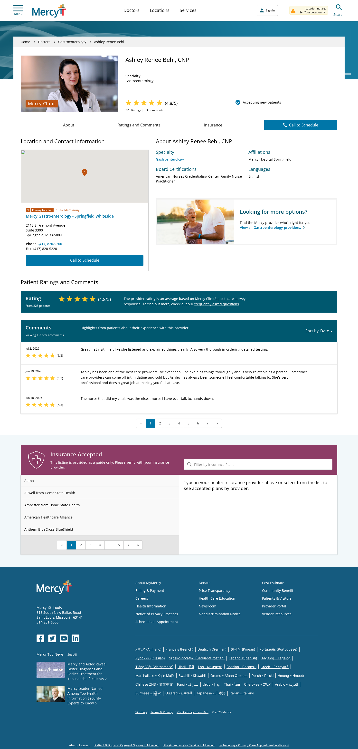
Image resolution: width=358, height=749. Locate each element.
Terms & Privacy (162, 712)
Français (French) (179, 649)
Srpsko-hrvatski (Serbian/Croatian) (197, 658)
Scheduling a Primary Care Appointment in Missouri (254, 745)
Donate (204, 582)
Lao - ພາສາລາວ (210, 667)
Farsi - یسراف (187, 684)
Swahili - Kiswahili (192, 675)
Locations (160, 10)
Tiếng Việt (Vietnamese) (154, 667)
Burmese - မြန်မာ (148, 693)
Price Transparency (214, 590)
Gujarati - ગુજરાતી (178, 693)
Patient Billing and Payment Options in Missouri (126, 745)
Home (25, 41)
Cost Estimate (273, 582)
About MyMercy (148, 582)
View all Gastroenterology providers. (271, 227)
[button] (84, 172)
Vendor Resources (277, 614)
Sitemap (141, 712)
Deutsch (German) (212, 649)
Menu (18, 13)
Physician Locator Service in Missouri (189, 745)
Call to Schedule (303, 125)
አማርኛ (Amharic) (148, 649)
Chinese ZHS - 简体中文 (154, 684)
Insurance (213, 125)
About (68, 125)
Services (188, 10)
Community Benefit (277, 590)
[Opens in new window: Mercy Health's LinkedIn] (75, 638)
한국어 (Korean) (243, 649)
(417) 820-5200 (50, 243)
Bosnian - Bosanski (241, 667)
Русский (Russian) (150, 658)
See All (72, 655)
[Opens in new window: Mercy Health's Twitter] (52, 638)
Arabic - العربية (286, 684)
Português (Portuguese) (278, 649)
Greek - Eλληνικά (275, 667)
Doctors (131, 10)
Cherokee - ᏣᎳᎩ (257, 684)
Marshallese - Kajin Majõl (154, 675)
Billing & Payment (149, 590)
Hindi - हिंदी (186, 667)
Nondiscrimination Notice (220, 614)
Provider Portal (274, 606)
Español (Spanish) (243, 658)
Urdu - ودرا (211, 684)
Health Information (150, 606)
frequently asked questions (216, 304)
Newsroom (207, 606)
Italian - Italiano (242, 693)
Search (339, 14)
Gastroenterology (72, 41)
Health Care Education (217, 598)
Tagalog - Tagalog (276, 658)
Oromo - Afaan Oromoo (228, 675)
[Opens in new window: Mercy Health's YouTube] (64, 638)
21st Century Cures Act (192, 712)
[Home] (49, 11)
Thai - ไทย (232, 684)
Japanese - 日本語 (211, 693)
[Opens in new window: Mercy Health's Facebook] (40, 638)
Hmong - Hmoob (291, 675)
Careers (141, 598)
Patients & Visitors (277, 598)
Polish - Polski (262, 675)
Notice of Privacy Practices (156, 614)
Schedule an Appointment (156, 621)
